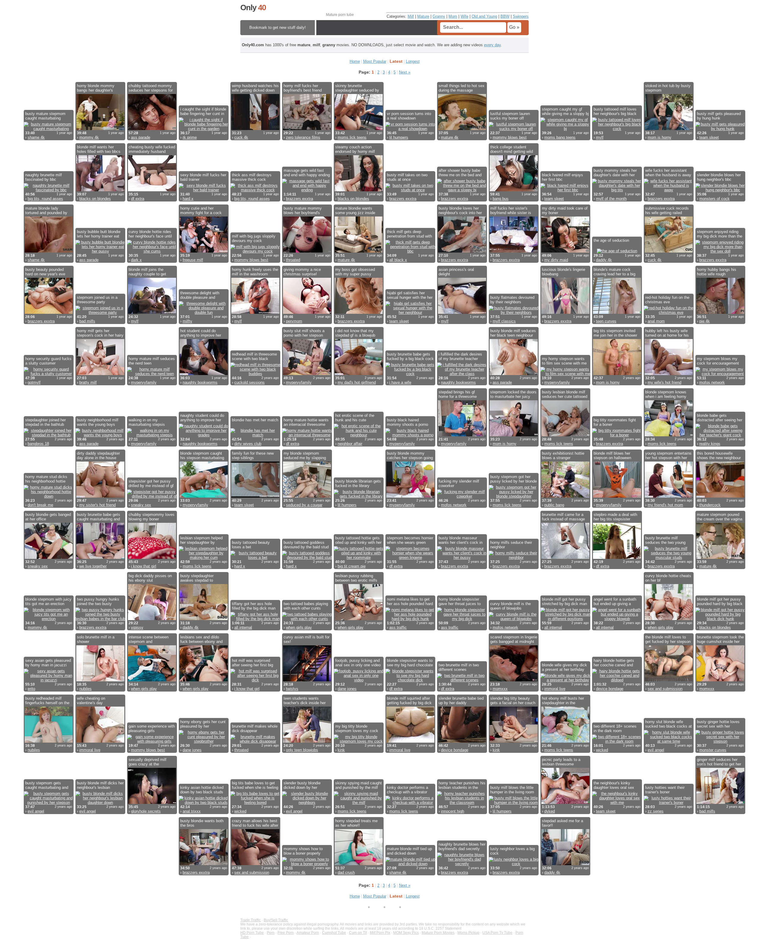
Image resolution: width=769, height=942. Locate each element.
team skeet (709, 137)
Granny (439, 16)
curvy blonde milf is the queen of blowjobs (510, 605)
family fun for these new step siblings (253, 455)
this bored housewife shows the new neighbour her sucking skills (719, 455)
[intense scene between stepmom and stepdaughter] (152, 680)
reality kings (709, 443)
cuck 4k (241, 137)
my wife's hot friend (664, 382)
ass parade (140, 137)
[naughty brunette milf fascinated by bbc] (49, 190)
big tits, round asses (45, 198)
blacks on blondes (95, 198)
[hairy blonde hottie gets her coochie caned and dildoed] (617, 680)
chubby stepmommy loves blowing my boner (152, 516)
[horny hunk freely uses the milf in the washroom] (255, 312)
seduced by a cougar (304, 505)
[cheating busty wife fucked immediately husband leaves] (152, 190)
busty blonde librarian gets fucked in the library (358, 483)
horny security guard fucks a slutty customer (48, 360)
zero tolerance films (303, 137)
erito (31, 688)
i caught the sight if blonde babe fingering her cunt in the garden (203, 111)
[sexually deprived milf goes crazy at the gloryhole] (152, 802)
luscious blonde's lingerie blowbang (563, 271)
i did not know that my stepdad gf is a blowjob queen (355, 333)
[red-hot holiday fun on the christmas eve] (669, 312)
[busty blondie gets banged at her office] (49, 557)
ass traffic (398, 627)
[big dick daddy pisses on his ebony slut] (152, 618)
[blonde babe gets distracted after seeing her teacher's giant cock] (720, 435)
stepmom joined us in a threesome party (97, 299)
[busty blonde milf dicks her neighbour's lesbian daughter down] (100, 802)
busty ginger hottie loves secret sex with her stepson (718, 723)
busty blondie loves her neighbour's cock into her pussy (460, 210)
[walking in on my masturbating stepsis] (152, 435)
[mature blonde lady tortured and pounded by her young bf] (49, 251)
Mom (452, 16)
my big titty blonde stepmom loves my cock (356, 728)
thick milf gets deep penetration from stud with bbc (409, 233)
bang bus (501, 198)
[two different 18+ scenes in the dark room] (617, 741)
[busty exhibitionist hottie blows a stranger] (565, 496)
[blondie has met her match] (255, 435)
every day (492, 45)
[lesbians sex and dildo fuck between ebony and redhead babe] (204, 680)
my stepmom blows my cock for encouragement (718, 360)
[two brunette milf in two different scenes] (462, 680)
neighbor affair (350, 443)
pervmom (294, 321)
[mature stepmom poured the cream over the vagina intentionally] (720, 557)
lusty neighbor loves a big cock (512, 851)
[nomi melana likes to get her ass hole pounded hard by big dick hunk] (410, 618)
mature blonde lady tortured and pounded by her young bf (46, 210)
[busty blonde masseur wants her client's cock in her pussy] (462, 557)
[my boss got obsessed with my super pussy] (359, 312)
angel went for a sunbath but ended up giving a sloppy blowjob (615, 601)
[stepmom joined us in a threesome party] (100, 312)
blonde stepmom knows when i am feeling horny (665, 394)
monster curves (712, 750)
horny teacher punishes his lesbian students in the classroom (462, 785)
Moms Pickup (468, 933)
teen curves (606, 321)
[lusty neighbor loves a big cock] (514, 864)
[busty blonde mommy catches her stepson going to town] (410, 496)
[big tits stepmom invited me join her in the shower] (617, 373)
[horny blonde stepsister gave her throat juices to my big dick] (462, 618)
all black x (398, 260)
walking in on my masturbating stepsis (147, 422)
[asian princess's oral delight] (462, 312)
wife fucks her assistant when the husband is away (668, 172)
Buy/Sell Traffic (276, 920)
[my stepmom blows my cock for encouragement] (720, 373)
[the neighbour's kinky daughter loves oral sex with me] (617, 802)
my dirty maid (556, 260)
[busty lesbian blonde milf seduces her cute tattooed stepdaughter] (565, 435)
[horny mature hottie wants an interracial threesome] (307, 435)
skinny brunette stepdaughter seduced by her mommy (357, 87)
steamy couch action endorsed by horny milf (355, 149)
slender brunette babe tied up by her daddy (461, 700)
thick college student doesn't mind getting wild (511, 149)
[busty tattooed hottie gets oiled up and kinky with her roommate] (359, 557)
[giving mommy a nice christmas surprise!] (307, 312)
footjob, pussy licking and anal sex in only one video (358, 662)
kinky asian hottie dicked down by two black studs (201, 789)
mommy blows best (510, 137)
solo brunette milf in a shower (95, 639)
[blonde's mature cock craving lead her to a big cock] (617, 312)
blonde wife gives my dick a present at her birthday (564, 667)
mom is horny (659, 137)
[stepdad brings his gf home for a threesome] (462, 435)
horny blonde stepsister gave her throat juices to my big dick (460, 601)
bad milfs (87, 321)
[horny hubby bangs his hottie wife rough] (720, 312)
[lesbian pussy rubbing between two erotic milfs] (359, 618)
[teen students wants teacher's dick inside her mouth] (307, 741)
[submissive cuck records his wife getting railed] (669, 251)
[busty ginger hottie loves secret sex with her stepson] (720, 741)
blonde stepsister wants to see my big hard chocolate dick (410, 662)
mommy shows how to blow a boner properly (303, 851)
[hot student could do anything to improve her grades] (204, 373)
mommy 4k (89, 137)
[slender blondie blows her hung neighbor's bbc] (720, 190)
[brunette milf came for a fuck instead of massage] (565, 557)
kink (341, 750)
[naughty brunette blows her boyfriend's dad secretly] (462, 864)
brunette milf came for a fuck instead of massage (563, 516)
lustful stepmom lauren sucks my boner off (510, 115)
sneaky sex (141, 505)
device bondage (609, 688)
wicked (602, 750)
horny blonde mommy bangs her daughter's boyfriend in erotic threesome (95, 87)
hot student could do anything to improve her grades (200, 333)
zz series (656, 811)
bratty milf (88, 382)
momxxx (500, 688)
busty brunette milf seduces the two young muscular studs (665, 540)
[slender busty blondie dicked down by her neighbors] (307, 802)
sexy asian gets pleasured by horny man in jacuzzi (48, 662)
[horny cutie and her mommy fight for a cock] (204, 251)
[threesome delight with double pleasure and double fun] (204, 312)
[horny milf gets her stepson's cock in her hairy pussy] (100, 373)
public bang (554, 505)
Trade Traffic (250, 920)
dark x (136, 260)
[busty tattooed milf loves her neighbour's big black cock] (617, 128)
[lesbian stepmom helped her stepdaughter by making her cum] (204, 557)
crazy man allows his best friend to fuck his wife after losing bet (255, 823)
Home (355, 61)
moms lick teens (352, 137)
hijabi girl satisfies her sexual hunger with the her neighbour (410, 295)
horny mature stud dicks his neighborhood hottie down (46, 478)
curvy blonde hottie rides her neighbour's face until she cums (150, 233)
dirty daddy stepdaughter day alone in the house (98, 455)
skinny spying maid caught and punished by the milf (358, 785)
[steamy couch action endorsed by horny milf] (359, 190)
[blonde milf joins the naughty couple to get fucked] (152, 312)
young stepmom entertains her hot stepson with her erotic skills (668, 455)
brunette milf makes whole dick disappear (255, 728)
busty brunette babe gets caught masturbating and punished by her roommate (100, 516)
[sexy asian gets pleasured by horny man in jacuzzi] (49, 680)
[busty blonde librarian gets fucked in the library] (359, 496)
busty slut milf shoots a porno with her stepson (304, 333)
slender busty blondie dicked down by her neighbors (302, 785)
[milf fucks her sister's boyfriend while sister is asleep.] (514, 251)
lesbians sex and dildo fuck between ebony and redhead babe (201, 639)
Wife (464, 16)
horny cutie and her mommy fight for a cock (201, 210)
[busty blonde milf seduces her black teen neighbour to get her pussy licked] (514, 373)
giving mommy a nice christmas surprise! (302, 271)
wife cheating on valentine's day (91, 700)
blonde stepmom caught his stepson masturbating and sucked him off (202, 455)
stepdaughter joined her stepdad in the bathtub (45, 422)
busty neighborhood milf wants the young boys (97, 422)
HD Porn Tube (252, 933)
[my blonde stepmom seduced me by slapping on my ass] (307, 496)
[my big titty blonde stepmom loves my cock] (359, 741)
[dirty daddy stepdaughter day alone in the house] (100, 496)
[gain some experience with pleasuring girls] (152, 741)
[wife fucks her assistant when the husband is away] (669, 190)
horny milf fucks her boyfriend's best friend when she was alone (303, 87)
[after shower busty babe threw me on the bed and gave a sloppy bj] (462, 190)
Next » (404, 72)
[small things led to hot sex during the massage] (462, 128)
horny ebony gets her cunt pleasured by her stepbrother (203, 723)
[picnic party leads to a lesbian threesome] (565, 802)
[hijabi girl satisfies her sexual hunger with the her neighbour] (410, 312)
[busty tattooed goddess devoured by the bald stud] (307, 557)
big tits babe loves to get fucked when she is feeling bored (255, 785)
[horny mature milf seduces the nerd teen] (152, 373)
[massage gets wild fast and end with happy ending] (307, 190)
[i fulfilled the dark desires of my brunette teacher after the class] (462, 373)
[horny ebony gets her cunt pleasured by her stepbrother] (204, 741)
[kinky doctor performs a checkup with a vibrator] (410, 802)
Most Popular (374, 61)
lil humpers (398, 137)
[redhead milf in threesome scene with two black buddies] (255, 373)
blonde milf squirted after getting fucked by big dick (409, 700)
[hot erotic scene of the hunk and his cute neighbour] (359, 435)
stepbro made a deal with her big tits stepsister (615, 516)
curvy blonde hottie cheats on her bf (668, 578)
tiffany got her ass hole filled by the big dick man (253, 605)
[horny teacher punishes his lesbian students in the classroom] (462, 802)
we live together (93, 566)
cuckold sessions (249, 382)
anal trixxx (192, 811)
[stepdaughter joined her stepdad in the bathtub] (49, 435)
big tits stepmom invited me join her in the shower (615, 333)
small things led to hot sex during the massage (462, 87)
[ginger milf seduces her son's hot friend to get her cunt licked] (720, 802)
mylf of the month (611, 198)
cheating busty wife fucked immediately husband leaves (152, 149)
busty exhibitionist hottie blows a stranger (563, 455)
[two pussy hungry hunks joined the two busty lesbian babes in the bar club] (100, 618)
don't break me (40, 505)
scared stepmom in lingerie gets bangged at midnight (513, 639)
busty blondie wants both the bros (201, 823)
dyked (549, 811)
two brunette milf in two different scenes (459, 667)
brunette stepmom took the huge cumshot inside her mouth (720, 639)
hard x (188, 198)
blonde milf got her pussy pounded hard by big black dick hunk (720, 601)
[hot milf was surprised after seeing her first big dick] (255, 680)
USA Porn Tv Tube (497, 933)
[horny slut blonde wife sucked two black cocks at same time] (669, 741)
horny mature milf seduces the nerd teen (152, 360)
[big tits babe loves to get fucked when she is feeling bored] (255, 802)
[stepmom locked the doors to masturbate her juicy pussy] (514, 435)
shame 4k (36, 137)
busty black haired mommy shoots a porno (407, 422)
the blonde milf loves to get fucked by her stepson (668, 639)
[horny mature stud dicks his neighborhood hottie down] (49, 496)
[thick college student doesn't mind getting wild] (514, 190)
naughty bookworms (200, 382)
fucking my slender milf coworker (459, 483)
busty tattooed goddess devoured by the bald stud (306, 544)
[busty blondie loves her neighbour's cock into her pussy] (462, 251)
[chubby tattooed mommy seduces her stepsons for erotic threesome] (152, 128)
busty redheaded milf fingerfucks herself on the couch (47, 700)
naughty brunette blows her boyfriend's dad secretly (462, 846)
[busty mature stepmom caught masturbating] (49, 128)
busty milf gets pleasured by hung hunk (719, 115)
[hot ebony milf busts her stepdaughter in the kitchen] (565, 741)
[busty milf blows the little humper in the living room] (514, 802)
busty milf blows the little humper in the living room (512, 789)
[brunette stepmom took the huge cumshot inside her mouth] (720, 680)
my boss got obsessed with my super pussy (355, 271)
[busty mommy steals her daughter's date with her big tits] (617, 190)
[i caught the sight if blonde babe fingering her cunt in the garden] (204, 128)
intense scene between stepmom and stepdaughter (149, 639)
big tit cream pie (352, 566)
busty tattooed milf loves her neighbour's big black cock (615, 111)
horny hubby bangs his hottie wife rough (716, 271)
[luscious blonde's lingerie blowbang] (565, 312)
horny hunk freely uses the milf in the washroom (255, 271)
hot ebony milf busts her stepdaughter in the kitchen (563, 700)
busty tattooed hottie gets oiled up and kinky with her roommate (358, 540)
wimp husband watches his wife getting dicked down (255, 87)
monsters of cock (714, 198)
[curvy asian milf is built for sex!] (307, 680)
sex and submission (665, 688)
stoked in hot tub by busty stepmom (668, 87)
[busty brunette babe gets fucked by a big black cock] (410, 373)
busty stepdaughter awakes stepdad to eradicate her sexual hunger (197, 578)
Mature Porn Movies (438, 933)
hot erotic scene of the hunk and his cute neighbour (354, 417)
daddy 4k (604, 260)
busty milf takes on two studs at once (407, 177)
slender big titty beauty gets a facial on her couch (512, 700)
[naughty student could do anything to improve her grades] (204, 435)
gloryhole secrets (146, 811)
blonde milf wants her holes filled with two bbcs (98, 149)
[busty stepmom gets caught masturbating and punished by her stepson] (49, 802)
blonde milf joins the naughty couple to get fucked (147, 271)
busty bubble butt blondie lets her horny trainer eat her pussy (98, 233)
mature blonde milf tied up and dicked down (409, 851)
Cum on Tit (358, 933)
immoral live (554, 688)
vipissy (137, 627)
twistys (292, 688)
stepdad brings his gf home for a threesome (458, 394)
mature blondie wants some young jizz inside (355, 210)
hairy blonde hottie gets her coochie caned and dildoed (614, 662)
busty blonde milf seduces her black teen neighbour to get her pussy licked (513, 333)
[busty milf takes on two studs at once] (410, 190)
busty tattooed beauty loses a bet (251, 544)
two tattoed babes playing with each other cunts (306, 605)
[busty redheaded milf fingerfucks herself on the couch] (49, 741)
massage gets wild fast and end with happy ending (307, 172)
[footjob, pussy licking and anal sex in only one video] (359, 680)
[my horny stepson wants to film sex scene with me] (565, 373)
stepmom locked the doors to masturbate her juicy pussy (513, 394)
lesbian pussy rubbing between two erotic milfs (356, 578)
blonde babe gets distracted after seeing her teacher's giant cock (719, 417)
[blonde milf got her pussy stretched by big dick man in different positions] (565, 618)
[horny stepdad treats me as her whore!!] (359, 864)
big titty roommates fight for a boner (615, 422)
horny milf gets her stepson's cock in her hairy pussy (100, 333)
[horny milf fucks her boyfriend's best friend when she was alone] (307, 128)
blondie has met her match (255, 420)
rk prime (190, 137)
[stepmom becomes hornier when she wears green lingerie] (410, 557)
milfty (187, 321)
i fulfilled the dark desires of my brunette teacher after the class (460, 356)
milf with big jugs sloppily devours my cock (253, 238)
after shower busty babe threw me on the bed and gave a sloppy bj (460, 172)
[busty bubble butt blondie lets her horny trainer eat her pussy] (100, 251)
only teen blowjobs (302, 750)
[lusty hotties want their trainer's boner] (669, 802)
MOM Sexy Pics (406, 933)
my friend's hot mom (665, 505)
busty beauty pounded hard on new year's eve (45, 271)
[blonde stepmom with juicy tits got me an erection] (49, 618)
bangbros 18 (38, 443)
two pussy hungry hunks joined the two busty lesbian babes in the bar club (98, 601)
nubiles (85, 688)
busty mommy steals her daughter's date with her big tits (615, 172)
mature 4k (449, 137)
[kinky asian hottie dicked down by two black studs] (204, 802)
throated (293, 260)
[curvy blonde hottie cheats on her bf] (669, 618)
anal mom (656, 321)
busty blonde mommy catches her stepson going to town (410, 455)
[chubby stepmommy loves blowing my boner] (152, 557)
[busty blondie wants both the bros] (204, 864)
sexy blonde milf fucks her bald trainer (203, 177)
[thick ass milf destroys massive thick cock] (255, 190)
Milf (411, 16)
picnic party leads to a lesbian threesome (561, 761)
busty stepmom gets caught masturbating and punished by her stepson (46, 785)
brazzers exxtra (299, 198)
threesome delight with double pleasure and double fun (199, 295)
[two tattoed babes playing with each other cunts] (307, 618)
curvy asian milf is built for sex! (307, 639)
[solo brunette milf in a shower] (100, 680)
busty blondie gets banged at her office (48, 516)
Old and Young (484, 16)
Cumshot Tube (334, 933)
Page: (365, 72)
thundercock (710, 505)
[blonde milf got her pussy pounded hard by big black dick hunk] (720, 618)
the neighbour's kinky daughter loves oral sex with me (614, 785)
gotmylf (34, 382)
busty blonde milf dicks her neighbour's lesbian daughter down (100, 785)
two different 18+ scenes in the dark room (615, 728)
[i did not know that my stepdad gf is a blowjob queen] (359, 373)
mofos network (712, 382)
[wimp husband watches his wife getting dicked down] (255, 128)
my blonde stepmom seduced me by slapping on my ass (305, 455)
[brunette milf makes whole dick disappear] (255, 741)
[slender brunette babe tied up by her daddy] (462, 741)
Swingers (521, 16)
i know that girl (143, 566)
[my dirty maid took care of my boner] (565, 251)
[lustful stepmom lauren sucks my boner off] (514, 128)
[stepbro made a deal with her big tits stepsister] (617, 557)
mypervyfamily (144, 382)
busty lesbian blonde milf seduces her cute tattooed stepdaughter (564, 394)
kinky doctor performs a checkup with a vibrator (407, 789)
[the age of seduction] (617, 251)
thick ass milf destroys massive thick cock (252, 177)
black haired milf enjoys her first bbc (562, 177)
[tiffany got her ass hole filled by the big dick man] (255, 618)
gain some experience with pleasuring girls (152, 728)
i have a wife (400, 382)
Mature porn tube (340, 15)
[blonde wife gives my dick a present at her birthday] (565, 680)
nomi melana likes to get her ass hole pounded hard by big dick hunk (410, 601)
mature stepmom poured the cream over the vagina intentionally (719, 516)
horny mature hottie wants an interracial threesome (306, 422)
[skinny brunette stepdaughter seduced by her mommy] (359, 128)
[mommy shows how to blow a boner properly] (307, 864)
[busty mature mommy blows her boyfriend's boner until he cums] (307, 251)
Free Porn (286, 933)
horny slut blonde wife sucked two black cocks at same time (668, 723)
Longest (413, 61)
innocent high (452, 811)
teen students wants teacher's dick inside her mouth (305, 700)
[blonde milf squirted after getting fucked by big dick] (410, 741)
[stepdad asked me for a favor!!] (565, 864)
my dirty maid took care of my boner (565, 210)
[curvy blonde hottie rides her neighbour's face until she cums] (152, 251)
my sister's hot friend (97, 505)
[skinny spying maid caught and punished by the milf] (359, 802)
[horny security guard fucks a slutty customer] (49, 373)
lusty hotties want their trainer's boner (665, 789)
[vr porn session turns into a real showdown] (410, 128)
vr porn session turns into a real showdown (409, 115)
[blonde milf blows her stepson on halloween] (617, 496)
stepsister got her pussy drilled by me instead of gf (151, 483)
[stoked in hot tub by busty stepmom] (669, 128)
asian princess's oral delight (456, 271)
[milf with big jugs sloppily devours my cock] (255, 251)
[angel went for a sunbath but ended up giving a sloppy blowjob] (617, 618)
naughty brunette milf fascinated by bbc (43, 177)
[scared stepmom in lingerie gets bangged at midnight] (514, 680)
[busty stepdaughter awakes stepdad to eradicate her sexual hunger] (204, 618)
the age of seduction (611, 240)
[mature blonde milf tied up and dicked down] (410, 864)
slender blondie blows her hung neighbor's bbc (719, 177)
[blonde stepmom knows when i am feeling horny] (669, 435)
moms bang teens (560, 137)
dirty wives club (247, 443)
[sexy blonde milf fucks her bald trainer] (204, 190)
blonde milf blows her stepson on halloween (612, 455)
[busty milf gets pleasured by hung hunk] (720, 128)
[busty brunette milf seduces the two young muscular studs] (669, 557)
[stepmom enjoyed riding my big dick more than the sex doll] (720, 251)
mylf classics (504, 321)
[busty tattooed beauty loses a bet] (255, 557)
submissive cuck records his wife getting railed (667, 210)
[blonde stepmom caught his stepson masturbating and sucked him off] (204, 496)
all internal (243, 627)
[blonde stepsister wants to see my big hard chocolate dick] (410, 680)
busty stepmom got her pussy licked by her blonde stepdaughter (513, 478)
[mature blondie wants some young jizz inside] (359, 251)
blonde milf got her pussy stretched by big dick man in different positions (564, 601)
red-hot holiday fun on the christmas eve (667, 299)
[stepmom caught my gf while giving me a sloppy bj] (565, 128)
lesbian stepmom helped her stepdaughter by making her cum (201, 540)
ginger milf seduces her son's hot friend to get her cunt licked (719, 761)
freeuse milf (193, 260)
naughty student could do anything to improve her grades (202, 417)
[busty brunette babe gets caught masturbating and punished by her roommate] (100, 557)
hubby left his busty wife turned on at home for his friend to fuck (667, 333)
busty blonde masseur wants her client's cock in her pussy (460, 540)
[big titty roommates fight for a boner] (617, 435)
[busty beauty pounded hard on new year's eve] (49, 312)
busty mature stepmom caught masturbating (45, 115)
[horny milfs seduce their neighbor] (514, 557)
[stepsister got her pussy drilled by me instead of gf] (152, 496)
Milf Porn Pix (380, 933)
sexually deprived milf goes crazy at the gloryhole (147, 761)
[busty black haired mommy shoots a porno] (410, 435)
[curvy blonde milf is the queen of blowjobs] (514, 618)
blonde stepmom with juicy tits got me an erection (48, 601)
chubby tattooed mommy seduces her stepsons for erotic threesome (151, 87)
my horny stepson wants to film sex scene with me (564, 360)
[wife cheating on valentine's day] (100, 741)
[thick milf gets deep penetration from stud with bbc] (410, 251)
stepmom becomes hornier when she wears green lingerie (410, 540)
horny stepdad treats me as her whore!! (356, 823)
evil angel (656, 750)
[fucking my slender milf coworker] (462, 496)
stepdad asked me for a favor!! (562, 823)
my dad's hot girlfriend (357, 382)
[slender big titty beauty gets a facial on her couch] (514, 741)
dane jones (347, 688)
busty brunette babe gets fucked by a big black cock (410, 356)
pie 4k (704, 321)
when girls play (299, 627)
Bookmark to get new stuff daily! (277, 27)
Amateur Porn (307, 933)
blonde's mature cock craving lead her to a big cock (614, 271)
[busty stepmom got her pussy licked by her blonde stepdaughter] (514, 496)
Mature (423, 16)
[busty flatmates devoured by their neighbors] (514, 312)
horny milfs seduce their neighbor (511, 544)
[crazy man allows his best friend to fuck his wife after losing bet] (255, 864)
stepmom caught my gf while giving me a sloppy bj (565, 111)
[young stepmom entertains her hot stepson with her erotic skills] (669, 496)
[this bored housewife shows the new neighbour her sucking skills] (720, 496)
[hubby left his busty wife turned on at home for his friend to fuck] (669, 373)
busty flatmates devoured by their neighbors (512, 299)
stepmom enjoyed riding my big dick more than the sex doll (719, 233)
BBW (504, 16)
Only (253, 7)
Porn (271, 933)
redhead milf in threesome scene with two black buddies (254, 356)
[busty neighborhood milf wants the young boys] (100, 435)
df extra (137, 198)
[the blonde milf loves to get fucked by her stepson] (669, 680)
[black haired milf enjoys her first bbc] (565, 190)
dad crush (346, 872)
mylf (599, 137)
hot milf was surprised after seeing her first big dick (252, 662)
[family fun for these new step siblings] (255, 496)
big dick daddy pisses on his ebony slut (150, 578)
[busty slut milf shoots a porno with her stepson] (307, 373)
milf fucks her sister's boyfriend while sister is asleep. (510, 210)
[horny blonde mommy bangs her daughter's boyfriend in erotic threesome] (100, 128)
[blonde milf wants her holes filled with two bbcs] (100, 190)
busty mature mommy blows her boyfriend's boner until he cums (303, 210)
